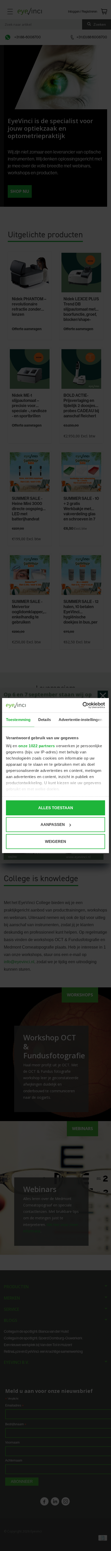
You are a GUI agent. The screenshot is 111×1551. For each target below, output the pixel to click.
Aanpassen (53, 824)
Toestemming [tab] (18, 719)
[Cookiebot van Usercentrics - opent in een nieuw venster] (82, 705)
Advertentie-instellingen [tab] (80, 719)
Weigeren (55, 841)
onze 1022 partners (36, 746)
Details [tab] (44, 719)
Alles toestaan (55, 807)
